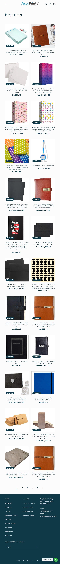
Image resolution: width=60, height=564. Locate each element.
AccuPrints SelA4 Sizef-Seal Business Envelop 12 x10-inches (16, 51)
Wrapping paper (11, 515)
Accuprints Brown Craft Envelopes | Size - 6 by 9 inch (16, 435)
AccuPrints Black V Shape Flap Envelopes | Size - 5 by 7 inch (16, 399)
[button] (6, 4)
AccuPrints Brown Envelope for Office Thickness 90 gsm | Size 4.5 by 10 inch (43, 436)
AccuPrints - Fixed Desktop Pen (43, 166)
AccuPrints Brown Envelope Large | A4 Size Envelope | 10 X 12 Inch (17, 474)
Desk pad (8, 536)
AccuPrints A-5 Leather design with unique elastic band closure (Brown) (43, 52)
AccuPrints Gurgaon (26, 560)
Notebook (8, 503)
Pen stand (8, 527)
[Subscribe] (37, 547)
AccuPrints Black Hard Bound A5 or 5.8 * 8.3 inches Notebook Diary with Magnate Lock (43, 324)
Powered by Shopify (38, 560)
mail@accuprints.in (48, 516)
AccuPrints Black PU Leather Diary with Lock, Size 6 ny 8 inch (43, 362)
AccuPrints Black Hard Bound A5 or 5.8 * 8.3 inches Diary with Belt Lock (17, 324)
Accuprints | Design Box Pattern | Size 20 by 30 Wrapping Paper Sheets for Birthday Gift (43, 90)
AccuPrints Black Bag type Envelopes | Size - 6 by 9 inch (16, 285)
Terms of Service (29, 503)
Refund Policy (28, 511)
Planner (8, 511)
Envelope (8, 507)
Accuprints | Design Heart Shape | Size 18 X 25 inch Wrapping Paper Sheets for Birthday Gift (43, 129)
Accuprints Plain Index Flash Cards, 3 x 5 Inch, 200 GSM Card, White (16, 90)
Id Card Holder (10, 523)
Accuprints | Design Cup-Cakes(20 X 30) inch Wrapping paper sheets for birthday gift (16, 129)
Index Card (9, 532)
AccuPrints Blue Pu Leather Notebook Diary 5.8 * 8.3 (43, 399)
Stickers (8, 519)
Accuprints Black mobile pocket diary (17, 362)
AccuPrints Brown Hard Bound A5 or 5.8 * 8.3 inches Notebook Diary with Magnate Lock (43, 474)
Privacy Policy (28, 507)
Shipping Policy (28, 515)
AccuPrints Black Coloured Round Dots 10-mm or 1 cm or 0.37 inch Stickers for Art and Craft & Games (43, 286)
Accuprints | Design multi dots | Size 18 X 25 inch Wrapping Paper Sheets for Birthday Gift (16, 167)
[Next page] (43, 488)
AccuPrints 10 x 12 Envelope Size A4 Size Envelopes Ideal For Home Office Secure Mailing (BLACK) (16, 206)
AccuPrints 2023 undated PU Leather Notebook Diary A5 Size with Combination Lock (43, 206)
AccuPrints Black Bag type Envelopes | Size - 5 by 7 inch (43, 243)
